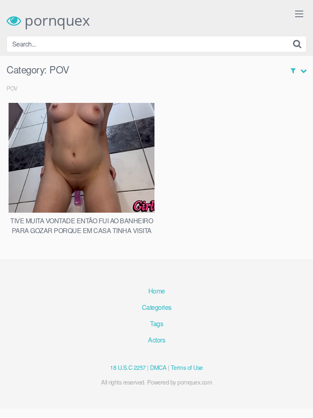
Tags (156, 323)
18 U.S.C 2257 (128, 367)
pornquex (55, 20)
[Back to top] (298, 400)
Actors (156, 340)
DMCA (158, 367)
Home (156, 291)
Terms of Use (187, 367)
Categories (157, 307)
